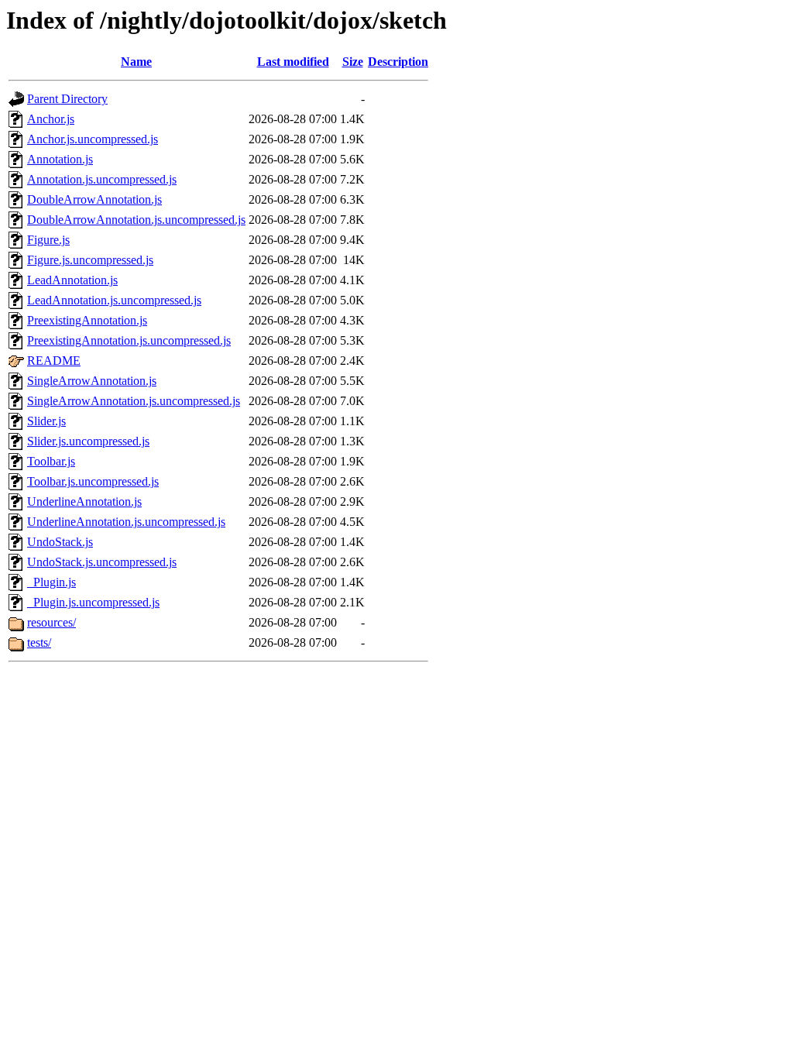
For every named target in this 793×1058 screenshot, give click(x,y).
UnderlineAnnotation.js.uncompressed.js (126, 521)
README (54, 360)
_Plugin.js (51, 582)
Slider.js (46, 421)
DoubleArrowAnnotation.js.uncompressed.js (136, 219)
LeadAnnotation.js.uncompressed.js (114, 300)
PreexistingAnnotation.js (87, 320)
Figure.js (48, 239)
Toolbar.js (51, 461)
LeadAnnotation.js (72, 280)
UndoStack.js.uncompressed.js (102, 562)
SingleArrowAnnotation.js (91, 380)
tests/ (39, 642)
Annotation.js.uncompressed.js (102, 179)
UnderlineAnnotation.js (84, 501)
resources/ (51, 622)
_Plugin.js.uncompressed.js (93, 602)
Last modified (293, 61)
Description (398, 61)
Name (136, 61)
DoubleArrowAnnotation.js (94, 199)
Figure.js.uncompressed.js (90, 259)
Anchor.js (50, 118)
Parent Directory (67, 98)
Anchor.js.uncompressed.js (92, 139)
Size (352, 61)
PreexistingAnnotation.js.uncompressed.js (129, 340)
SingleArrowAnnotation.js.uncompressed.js (133, 400)
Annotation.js (60, 159)
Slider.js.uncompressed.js (88, 441)
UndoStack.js (60, 541)
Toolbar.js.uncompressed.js (93, 481)
